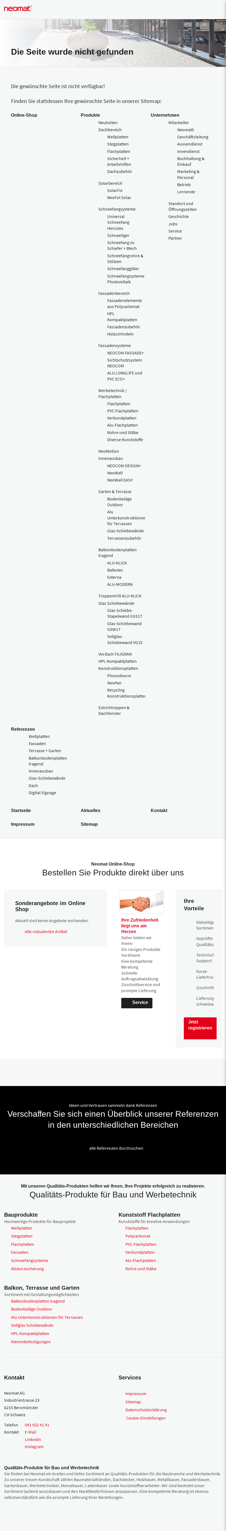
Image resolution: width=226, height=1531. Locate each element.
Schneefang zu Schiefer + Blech (122, 245)
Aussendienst (189, 144)
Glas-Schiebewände (125, 530)
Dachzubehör (119, 171)
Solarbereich (110, 183)
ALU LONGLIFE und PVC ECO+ (124, 375)
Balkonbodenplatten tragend (38, 1301)
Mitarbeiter (178, 122)
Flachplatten (118, 151)
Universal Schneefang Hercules (118, 222)
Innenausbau (110, 458)
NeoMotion (108, 451)
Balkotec (115, 570)
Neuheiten (108, 122)
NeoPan (114, 682)
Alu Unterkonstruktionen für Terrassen (127, 517)
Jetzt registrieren (200, 1025)
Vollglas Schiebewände (32, 1325)
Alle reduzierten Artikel (46, 931)
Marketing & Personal (188, 174)
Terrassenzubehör (124, 538)
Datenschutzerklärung (146, 1409)
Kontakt (159, 810)
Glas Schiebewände (116, 603)
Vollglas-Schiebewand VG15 (124, 639)
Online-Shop (24, 115)
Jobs (172, 223)
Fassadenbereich (114, 293)
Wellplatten (117, 136)
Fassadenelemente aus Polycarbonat (124, 303)
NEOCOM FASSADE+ (125, 353)
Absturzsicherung (27, 1268)
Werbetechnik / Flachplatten (112, 393)
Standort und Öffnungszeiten (182, 206)
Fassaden (37, 743)
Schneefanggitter (123, 268)
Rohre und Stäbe (122, 432)
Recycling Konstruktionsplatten (127, 692)
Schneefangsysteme (117, 209)
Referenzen (23, 729)
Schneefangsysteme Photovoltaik (125, 278)
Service (175, 231)
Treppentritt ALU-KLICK (119, 595)
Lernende (186, 191)
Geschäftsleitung (192, 136)
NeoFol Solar (119, 197)
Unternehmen (165, 115)
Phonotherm (119, 675)
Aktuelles (90, 810)
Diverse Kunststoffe (125, 439)
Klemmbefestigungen (31, 1341)
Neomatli (185, 129)
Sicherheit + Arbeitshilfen (119, 161)
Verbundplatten (121, 418)
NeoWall (115, 472)
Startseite (21, 810)
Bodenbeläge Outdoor (119, 501)
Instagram (34, 1446)
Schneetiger (118, 235)
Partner (175, 238)
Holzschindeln (120, 334)
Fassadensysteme (114, 345)
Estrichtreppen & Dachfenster (114, 710)
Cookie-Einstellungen (146, 1418)
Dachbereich (110, 129)
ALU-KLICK (117, 563)
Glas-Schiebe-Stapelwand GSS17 (124, 613)
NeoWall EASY (120, 480)
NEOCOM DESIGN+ (124, 465)
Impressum (22, 824)
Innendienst (188, 151)
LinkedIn (33, 1439)
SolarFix (114, 190)
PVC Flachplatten (122, 410)
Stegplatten (118, 144)
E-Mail (30, 1432)
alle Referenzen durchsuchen (116, 1148)
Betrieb (184, 184)
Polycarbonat (137, 1236)
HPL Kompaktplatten (122, 316)
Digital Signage (42, 792)
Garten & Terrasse (114, 491)
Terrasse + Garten (45, 750)
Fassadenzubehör (123, 326)
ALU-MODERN (120, 584)
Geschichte (178, 216)
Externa (114, 577)
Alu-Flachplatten (122, 425)
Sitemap (89, 824)
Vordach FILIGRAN (115, 654)
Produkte (90, 115)
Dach (33, 785)
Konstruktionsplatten (118, 668)
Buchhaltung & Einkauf (191, 161)
